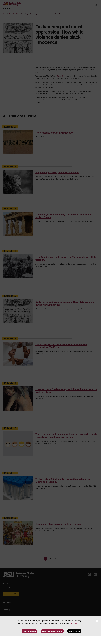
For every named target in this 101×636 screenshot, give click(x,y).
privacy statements (75, 623)
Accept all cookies (29, 631)
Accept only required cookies (52, 631)
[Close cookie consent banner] (97, 620)
